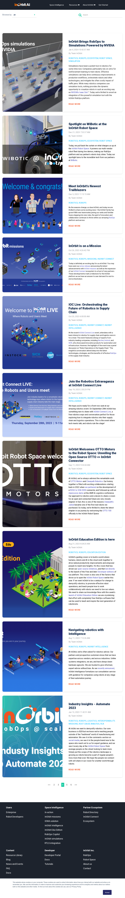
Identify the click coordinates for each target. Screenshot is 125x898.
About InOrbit (88, 5)
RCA (102, 724)
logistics (92, 721)
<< (49, 785)
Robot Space (105, 58)
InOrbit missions (90, 269)
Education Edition (96, 552)
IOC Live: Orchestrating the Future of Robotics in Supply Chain (89, 308)
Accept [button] (107, 892)
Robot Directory (90, 812)
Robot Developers (14, 816)
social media (74, 740)
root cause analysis (89, 724)
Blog (8, 859)
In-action (49, 812)
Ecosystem (92, 58)
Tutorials (49, 864)
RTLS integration (53, 843)
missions (92, 259)
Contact (87, 868)
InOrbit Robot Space (96, 746)
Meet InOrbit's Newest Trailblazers (85, 188)
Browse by (7, 15)
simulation (74, 61)
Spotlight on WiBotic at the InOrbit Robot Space (88, 126)
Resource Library (14, 855)
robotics (73, 58)
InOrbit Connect (105, 259)
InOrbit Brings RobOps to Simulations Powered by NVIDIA (91, 43)
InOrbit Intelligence (97, 647)
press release (85, 266)
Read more (74, 104)
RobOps (82, 58)
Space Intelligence (57, 5)
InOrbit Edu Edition (53, 830)
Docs (8, 872)
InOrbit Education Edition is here (92, 539)
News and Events (14, 864)
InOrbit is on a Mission (85, 246)
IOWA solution (51, 821)
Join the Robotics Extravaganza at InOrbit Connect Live (91, 383)
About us (87, 864)
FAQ (8, 868)
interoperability (106, 721)
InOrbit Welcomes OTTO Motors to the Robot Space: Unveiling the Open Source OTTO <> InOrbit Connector (92, 455)
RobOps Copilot (52, 834)
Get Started (103, 5)
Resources (73, 5)
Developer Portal (53, 855)
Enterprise (11, 812)
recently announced (106, 668)
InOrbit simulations (54, 838)
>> (76, 785)
